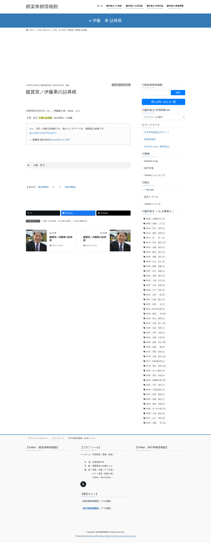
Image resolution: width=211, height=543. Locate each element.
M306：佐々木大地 (155, 409)
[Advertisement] (105, 54)
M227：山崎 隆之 (155, 299)
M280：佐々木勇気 (155, 371)
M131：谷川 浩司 (155, 228)
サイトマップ (58, 438)
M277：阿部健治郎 (155, 361)
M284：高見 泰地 (155, 375)
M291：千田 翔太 (155, 385)
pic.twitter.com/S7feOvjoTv (42, 133)
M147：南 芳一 (155, 238)
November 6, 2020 (60, 139)
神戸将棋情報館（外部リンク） (82, 438)
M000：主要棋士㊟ (155, 219)
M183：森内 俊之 (155, 252)
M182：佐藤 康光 (155, 247)
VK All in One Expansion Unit (124, 536)
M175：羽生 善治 (155, 242)
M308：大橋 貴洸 (155, 413)
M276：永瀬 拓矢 (155, 356)
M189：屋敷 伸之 (155, 257)
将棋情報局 (150, 139)
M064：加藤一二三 (155, 223)
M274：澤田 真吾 (155, 352)
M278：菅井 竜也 (155, 366)
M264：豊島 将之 (155, 342)
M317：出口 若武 (155, 418)
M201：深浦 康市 (155, 276)
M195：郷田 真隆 (155, 266)
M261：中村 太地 (155, 333)
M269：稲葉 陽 (155, 347)
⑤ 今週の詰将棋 (64, 221)
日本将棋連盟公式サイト (156, 132)
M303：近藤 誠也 (155, 399)
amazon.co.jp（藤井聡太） (158, 146)
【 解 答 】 (37, 165)
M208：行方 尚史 (155, 290)
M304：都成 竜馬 (155, 404)
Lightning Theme (104, 536)
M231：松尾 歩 (155, 304)
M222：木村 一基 (155, 295)
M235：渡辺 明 (155, 314)
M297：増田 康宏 (155, 394)
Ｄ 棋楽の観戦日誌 (80, 221)
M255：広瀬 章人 (155, 323)
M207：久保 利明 (155, 285)
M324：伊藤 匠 (155, 423)
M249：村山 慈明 (155, 318)
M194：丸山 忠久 (155, 261)
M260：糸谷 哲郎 (155, 328)
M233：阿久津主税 (155, 309)
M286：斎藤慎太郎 (155, 380)
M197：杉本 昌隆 (155, 271)
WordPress (89, 536)
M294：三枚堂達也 (155, 390)
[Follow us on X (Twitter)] (83, 484)
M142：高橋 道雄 (155, 233)
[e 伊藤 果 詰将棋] (36, 240)
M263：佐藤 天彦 (155, 337)
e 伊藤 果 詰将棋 (121, 85)
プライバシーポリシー (38, 438)
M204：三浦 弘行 (155, 280)
